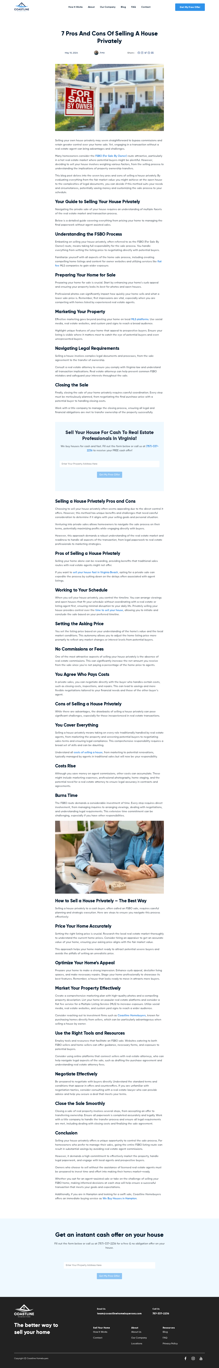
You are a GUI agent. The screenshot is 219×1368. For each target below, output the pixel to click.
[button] (138, 53)
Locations (136, 1344)
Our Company (107, 7)
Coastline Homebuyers (131, 1015)
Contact (145, 7)
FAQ (133, 7)
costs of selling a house (87, 752)
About (91, 7)
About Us (136, 1332)
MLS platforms (140, 319)
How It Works (75, 7)
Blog (123, 7)
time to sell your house (109, 610)
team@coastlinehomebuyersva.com (119, 1313)
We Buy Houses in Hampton (119, 1198)
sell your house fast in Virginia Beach (95, 572)
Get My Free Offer (109, 474)
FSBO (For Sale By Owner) (111, 156)
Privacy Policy (170, 1344)
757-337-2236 (160, 1313)
